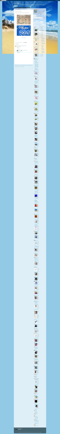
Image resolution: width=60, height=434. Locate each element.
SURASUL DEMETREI (36, 200)
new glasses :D (38, 352)
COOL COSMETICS (36, 76)
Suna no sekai (36, 399)
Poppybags (36, 395)
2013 (41, 55)
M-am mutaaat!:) (36, 328)
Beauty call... (36, 333)
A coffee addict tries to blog (36, 101)
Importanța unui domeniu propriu (36, 302)
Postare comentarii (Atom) (21, 66)
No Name (36, 410)
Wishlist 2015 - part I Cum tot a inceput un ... (42, 49)
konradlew (36, 432)
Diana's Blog (36, 191)
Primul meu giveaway (36, 375)
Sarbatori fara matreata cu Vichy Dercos (38, 167)
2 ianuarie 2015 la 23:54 (24, 50)
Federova (36, 61)
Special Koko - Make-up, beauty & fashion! (37, 226)
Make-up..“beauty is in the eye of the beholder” (37, 379)
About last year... (38, 254)
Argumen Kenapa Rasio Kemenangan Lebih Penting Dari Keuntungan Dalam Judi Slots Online (37, 66)
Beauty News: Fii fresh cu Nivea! (38, 283)
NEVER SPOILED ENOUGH (37, 186)
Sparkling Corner (37, 180)
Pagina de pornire (17, 7)
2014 (41, 54)
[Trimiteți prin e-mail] (23, 42)
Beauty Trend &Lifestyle (36, 286)
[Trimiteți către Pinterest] (26, 42)
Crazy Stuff (36, 68)
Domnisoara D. (36, 309)
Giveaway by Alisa (38, 356)
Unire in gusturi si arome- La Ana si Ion (38, 140)
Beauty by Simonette (36, 350)
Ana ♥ (35, 424)
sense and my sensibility (36, 385)
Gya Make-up (36, 235)
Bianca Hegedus (37, 113)
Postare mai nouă (17, 65)
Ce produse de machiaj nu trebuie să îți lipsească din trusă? (37, 162)
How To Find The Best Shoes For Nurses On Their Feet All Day (36, 348)
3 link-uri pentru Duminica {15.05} (38, 228)
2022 (41, 27)
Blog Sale (37, 390)
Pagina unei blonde (36, 376)
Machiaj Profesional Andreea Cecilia (36, 404)
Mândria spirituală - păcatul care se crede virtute (37, 60)
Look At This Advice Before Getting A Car (37, 247)
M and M (36, 393)
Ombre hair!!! (38, 386)
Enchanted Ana (36, 107)
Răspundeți (18, 47)
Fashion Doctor (36, 47)
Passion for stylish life (36, 193)
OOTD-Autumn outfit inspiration (38, 151)
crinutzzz (36, 389)
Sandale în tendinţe (38, 124)
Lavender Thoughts (36, 203)
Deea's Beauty (36, 329)
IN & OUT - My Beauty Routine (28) (37, 201)
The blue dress (36, 136)
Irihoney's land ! (37, 231)
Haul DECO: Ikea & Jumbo (38, 178)
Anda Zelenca (36, 117)
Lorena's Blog (36, 169)
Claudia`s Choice (37, 53)
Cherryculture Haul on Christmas (38, 340)
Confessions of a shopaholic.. (37, 176)
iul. (41, 31)
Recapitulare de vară (38, 29)
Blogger (40, 432)
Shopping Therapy (36, 32)
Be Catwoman (36, 64)
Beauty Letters (36, 248)
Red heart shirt (37, 344)
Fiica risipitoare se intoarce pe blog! (38, 144)
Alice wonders (36, 277)
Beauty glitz (36, 416)
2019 (41, 28)
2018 (41, 29)
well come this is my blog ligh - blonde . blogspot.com (37, 259)
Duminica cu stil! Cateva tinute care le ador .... (43, 44)
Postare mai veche (29, 65)
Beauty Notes (36, 418)
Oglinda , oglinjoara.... (36, 267)
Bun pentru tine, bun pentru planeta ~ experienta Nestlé (37, 62)
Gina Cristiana (36, 417)
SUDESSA (36, 142)
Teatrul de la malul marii (38, 39)
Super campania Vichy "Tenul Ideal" (38, 306)
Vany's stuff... (36, 253)
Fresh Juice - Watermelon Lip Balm (36, 159)
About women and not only (36, 126)
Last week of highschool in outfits (38, 288)
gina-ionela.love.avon (37, 423)
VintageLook (36, 58)
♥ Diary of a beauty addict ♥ (36, 304)
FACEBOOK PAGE (22, 7)
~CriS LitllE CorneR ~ (36, 412)
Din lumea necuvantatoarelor (38, 128)
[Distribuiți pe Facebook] (25, 42)
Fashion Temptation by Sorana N (36, 135)
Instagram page (28, 7)
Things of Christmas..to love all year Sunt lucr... (43, 38)
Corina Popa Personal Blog (36, 359)
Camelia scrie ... (36, 28)
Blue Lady (20, 50)
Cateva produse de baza (38, 279)
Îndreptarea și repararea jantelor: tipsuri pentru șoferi (37, 69)
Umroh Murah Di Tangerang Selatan (36, 192)
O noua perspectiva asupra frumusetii (37, 420)
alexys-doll (36, 377)
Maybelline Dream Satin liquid (38, 371)
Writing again (36, 272)
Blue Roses (17, 3)
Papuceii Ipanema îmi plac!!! (38, 367)
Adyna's (36, 281)
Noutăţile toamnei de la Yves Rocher (38, 269)
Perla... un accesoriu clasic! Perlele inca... (42, 46)
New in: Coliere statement (38, 331)
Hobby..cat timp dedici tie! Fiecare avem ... (43, 41)
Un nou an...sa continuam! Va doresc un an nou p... (43, 52)
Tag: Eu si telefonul (38, 321)
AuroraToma (36, 122)
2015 (41, 30)
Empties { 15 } (38, 311)
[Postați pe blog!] (24, 42)
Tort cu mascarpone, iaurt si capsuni (38, 293)
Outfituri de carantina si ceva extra (38, 73)
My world (36, 158)
